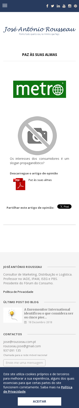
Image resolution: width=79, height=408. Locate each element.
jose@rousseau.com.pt (19, 342)
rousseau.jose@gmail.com (22, 346)
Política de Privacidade (18, 292)
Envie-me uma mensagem (24, 363)
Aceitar (39, 401)
